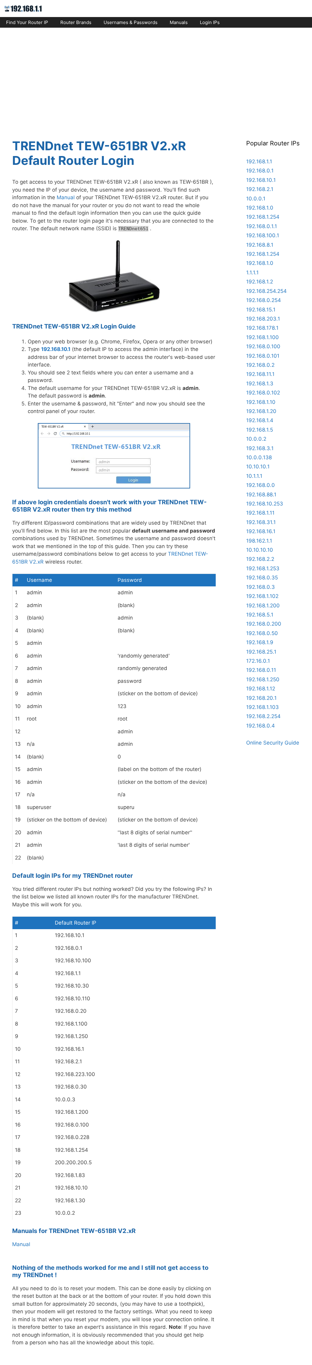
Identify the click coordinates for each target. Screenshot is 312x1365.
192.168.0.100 (263, 346)
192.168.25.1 (261, 652)
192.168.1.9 (259, 642)
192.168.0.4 (260, 726)
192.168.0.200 (263, 624)
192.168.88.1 (261, 494)
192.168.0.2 (260, 365)
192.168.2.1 (259, 189)
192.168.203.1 (263, 319)
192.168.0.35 (262, 578)
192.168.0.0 (260, 485)
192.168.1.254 (262, 217)
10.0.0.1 (255, 199)
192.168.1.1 (259, 161)
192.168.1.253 (262, 568)
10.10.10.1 (258, 467)
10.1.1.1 (254, 476)
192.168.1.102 (262, 596)
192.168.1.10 (260, 402)
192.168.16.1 (260, 531)
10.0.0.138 (259, 457)
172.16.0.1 (258, 661)
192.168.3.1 (260, 448)
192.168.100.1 (262, 235)
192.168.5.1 (259, 615)
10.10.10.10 (259, 550)
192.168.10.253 (264, 504)
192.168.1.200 (263, 606)
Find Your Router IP (27, 22)
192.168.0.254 (263, 300)
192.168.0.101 (262, 356)
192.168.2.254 (263, 716)
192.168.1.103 (262, 707)
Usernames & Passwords (131, 22)
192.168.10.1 (55, 349)
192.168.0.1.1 (261, 226)
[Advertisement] (156, 77)
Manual (66, 197)
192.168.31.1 (261, 522)
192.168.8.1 (259, 245)
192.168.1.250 (262, 679)
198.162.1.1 (259, 541)
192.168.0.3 (260, 587)
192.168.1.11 (260, 513)
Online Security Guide (272, 743)
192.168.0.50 (262, 633)
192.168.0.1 (260, 171)
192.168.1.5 (259, 430)
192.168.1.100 (262, 337)
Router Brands (75, 22)
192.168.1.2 (259, 282)
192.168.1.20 (261, 411)
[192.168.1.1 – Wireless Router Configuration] (23, 8)
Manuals (179, 22)
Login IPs (210, 22)
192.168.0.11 (261, 670)
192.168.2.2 (260, 559)
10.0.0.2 (256, 439)
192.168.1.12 (260, 689)
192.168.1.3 (259, 383)
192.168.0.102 (263, 393)
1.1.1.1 (252, 272)
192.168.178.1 (262, 328)
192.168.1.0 (259, 208)
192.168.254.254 (266, 291)
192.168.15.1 (260, 310)
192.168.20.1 (261, 698)
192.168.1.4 (259, 420)
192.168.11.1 (260, 374)
